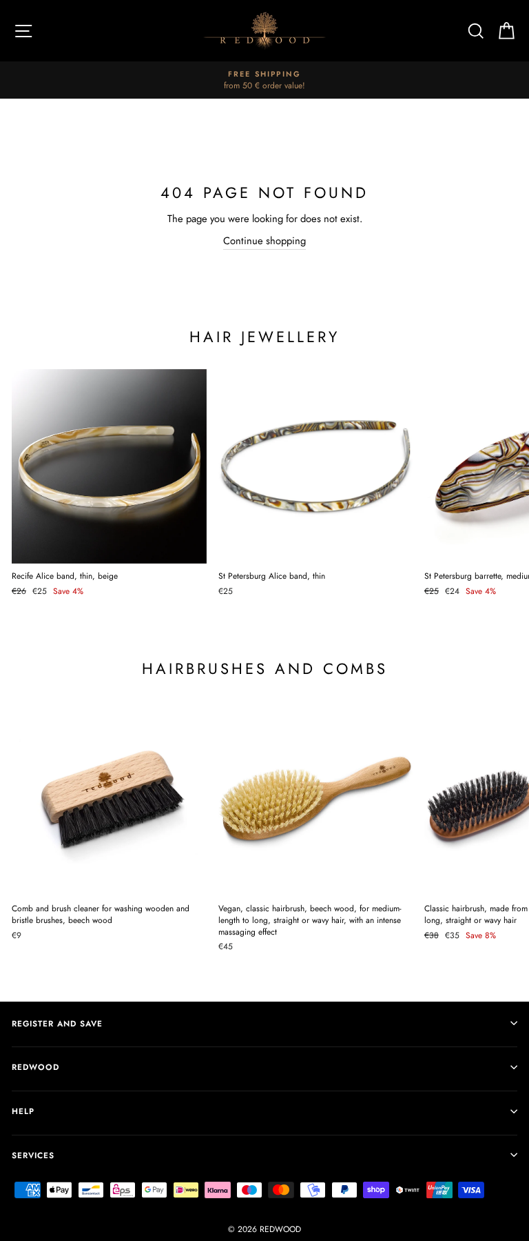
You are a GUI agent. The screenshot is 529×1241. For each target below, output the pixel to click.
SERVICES (33, 1155)
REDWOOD (35, 1067)
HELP (23, 1111)
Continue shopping (264, 240)
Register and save (57, 1023)
